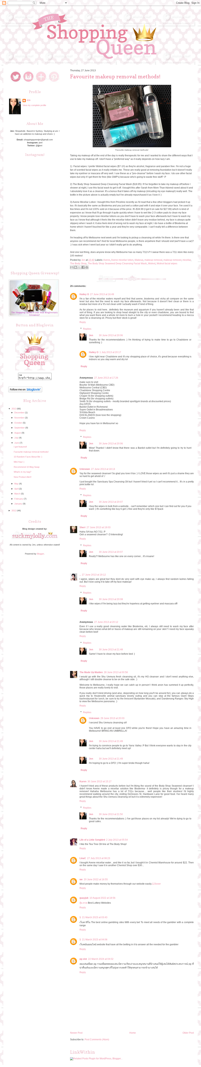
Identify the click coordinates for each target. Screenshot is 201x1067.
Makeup (139, 260)
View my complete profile (34, 105)
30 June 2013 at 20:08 (111, 599)
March (17, 493)
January (18, 503)
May (16, 483)
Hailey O (84, 294)
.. (80, 574)
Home (132, 1032)
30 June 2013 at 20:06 (111, 335)
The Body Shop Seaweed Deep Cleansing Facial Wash (117, 263)
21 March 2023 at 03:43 (94, 917)
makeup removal (153, 260)
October (18, 423)
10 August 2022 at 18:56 (102, 898)
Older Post (188, 1032)
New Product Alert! (22, 477)
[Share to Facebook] (83, 267)
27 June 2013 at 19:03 (99, 527)
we (81, 879)
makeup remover (172, 260)
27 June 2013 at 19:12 (94, 574)
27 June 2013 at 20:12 (106, 622)
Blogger (40, 554)
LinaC (82, 858)
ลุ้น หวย (83, 902)
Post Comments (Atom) (97, 1039)
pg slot (83, 959)
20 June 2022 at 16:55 (96, 879)
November (19, 417)
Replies (87, 329)
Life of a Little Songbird (92, 839)
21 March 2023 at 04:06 (94, 939)
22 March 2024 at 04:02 (100, 959)
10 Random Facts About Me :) (28, 457)
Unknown (84, 469)
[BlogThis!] (76, 267)
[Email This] (72, 267)
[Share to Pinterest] (87, 267)
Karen (82, 781)
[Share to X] (79, 267)
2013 (14, 408)
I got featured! (20, 447)
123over (156, 883)
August (18, 433)
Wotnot (151, 263)
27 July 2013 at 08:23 (98, 858)
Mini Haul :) (19, 462)
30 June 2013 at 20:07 (111, 502)
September (19, 427)
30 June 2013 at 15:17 (99, 781)
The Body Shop (78, 263)
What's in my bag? (22, 472)
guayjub (83, 898)
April (16, 489)
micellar (187, 260)
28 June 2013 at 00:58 (116, 672)
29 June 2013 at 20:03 (112, 718)
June (17, 443)
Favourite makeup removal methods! (31, 452)
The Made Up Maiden (91, 672)
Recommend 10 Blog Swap (26, 467)
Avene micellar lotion (122, 260)
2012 (14, 510)
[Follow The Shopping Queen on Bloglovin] (25, 391)
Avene (106, 260)
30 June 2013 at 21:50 (111, 814)
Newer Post (76, 1032)
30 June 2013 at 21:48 (111, 649)
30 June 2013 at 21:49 (111, 741)
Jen (91, 335)
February (19, 499)
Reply (82, 322)
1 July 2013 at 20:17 (110, 352)
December (19, 412)
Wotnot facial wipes (167, 263)
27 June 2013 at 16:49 (102, 294)
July (16, 437)
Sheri (82, 527)
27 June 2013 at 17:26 (106, 377)
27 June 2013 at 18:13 (103, 469)
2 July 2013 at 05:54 (117, 839)
